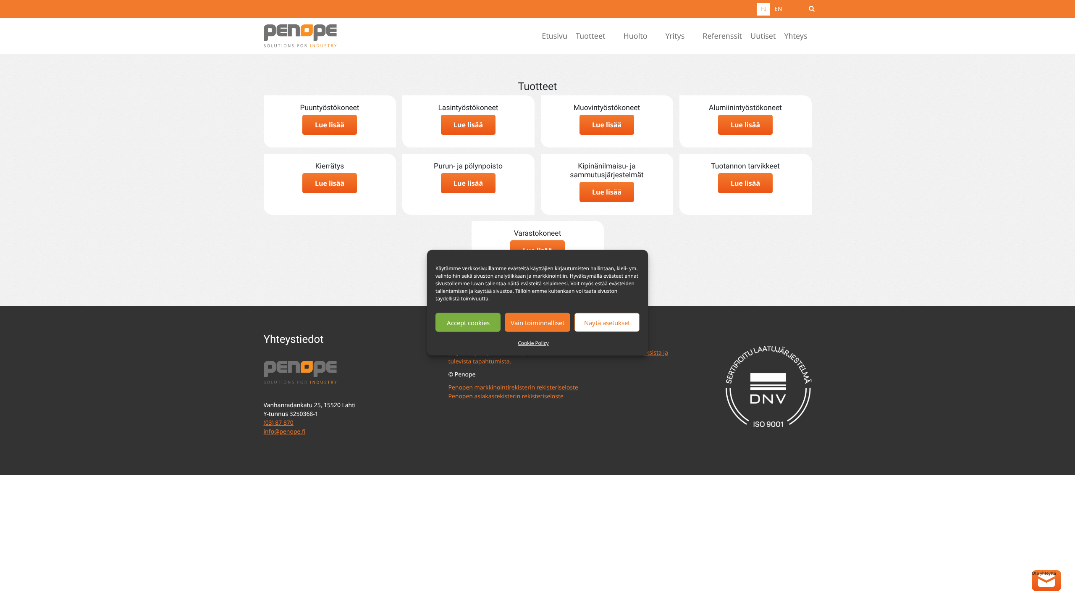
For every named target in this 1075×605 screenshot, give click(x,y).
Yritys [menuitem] (675, 36)
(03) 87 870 (279, 423)
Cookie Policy (533, 343)
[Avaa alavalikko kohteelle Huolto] (656, 36)
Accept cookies (468, 322)
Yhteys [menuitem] (795, 36)
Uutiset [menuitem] (763, 36)
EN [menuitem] (778, 9)
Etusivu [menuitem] (554, 36)
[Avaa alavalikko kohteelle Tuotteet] (613, 36)
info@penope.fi (285, 432)
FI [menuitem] (763, 9)
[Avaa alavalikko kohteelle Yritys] (693, 36)
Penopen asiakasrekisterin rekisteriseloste (506, 396)
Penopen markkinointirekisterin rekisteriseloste (513, 388)
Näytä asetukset (607, 322)
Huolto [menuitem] (635, 36)
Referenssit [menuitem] (722, 36)
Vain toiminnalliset (537, 322)
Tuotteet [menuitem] (591, 36)
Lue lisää (329, 124)
